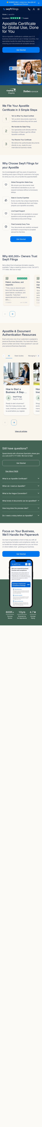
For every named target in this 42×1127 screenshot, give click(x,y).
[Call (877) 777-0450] (29, 9)
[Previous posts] (5, 422)
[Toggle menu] (38, 9)
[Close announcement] (38, 3)
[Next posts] (14, 422)
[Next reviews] (12, 314)
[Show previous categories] (3, 355)
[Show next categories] (38, 355)
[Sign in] (34, 9)
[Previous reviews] (5, 314)
